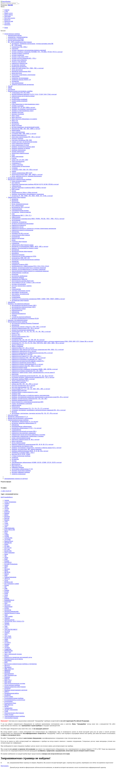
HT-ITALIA (8, 547)
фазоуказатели (16, 464)
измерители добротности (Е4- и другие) (24, 351)
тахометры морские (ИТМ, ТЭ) (21, 79)
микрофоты (15, 253)
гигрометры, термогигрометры (21, 212)
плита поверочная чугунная (20, 145)
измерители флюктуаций (19, 367)
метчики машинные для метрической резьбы (25, 127)
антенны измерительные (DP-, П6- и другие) (25, 328)
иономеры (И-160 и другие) (20, 233)
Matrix (6, 565)
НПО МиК (7, 682)
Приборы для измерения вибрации (19, 303)
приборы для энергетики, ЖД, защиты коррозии (27, 449)
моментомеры (16, 130)
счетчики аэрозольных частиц (21, 290)
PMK (6, 588)
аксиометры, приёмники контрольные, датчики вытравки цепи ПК (32, 43)
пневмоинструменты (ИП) (20, 264)
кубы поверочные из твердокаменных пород (25, 104)
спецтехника (15, 76)
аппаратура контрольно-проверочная (23, 330)
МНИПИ (7, 672)
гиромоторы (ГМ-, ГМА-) (19, 47)
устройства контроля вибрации (21, 317)
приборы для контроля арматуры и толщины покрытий (29, 267)
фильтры (14, 411)
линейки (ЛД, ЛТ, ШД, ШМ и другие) (23, 107)
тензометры (15, 81)
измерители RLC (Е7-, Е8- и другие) (23, 348)
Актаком (7, 647)
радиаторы (15, 274)
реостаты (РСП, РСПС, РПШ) (21, 454)
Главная (6, 10)
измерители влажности (19, 225)
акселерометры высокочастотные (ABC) (24, 305)
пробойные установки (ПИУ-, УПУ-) (23, 452)
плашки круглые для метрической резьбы (24, 142)
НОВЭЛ (6, 678)
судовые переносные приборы (21, 456)
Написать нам (8, 21)
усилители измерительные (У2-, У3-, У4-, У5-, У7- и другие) (30, 408)
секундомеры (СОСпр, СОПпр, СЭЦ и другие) (26, 282)
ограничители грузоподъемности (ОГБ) (24, 256)
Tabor (6, 614)
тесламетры (15, 459)
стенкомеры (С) (16, 163)
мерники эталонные (18, 114)
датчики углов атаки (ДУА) (20, 56)
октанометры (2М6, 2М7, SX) (21, 258)
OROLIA (7, 578)
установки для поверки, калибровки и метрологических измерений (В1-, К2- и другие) (39, 410)
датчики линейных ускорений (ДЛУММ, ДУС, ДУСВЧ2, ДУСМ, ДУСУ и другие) (37, 52)
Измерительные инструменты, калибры (20, 91)
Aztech (6, 510)
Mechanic (7, 569)
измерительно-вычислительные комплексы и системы (28, 434)
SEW (5, 603)
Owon (6, 580)
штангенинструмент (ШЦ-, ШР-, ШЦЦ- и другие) (27, 174)
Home (6, 27)
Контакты (7, 24)
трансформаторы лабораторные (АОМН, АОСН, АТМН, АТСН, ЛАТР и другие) (37, 462)
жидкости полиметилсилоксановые (23, 223)
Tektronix (7, 618)
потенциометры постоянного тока (22, 446)
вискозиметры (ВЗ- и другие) (21, 207)
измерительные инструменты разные (23, 96)
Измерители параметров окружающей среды (18, 657)
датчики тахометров (18, 55)
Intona (6, 554)
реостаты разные (13, 415)
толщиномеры (16, 297)
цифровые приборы (18, 467)
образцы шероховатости (19, 135)
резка (13, 155)
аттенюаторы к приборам (16, 38)
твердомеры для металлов (20, 292)
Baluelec (6, 513)
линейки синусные (17, 112)
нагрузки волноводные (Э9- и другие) (23, 385)
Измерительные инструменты (13, 659)
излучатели (11, 89)
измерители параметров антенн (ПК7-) (24, 362)
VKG (6, 634)
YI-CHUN (7, 642)
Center (6, 523)
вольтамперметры (17, 338)
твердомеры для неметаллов (20, 294)
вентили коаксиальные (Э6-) (20, 336)
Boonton (6, 520)
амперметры (15, 325)
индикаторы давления (18, 65)
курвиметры (15, 243)
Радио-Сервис (8, 696)
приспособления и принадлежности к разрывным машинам (30, 271)
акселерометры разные (19, 308)
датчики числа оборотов (19, 60)
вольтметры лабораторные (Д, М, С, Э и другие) (26, 428)
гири (13, 213)
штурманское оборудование (20, 300)
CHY (6, 526)
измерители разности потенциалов (22, 230)
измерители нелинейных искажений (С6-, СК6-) (27, 359)
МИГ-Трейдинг (9, 668)
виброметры (15, 312)
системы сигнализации (19, 284)
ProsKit (6, 592)
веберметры (15, 425)
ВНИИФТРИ (8, 650)
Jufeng (6, 557)
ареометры (15, 199)
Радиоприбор (8, 701)
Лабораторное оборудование (17, 197)
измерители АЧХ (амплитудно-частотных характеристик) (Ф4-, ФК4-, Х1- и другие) (38, 349)
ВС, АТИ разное (17, 45)
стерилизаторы (16, 289)
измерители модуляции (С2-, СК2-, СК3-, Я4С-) (26, 356)
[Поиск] (18, 3)
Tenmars (6, 623)
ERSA (6, 531)
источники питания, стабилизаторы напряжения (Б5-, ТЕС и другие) (33, 377)
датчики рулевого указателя (20, 53)
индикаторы (15, 97)
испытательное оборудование (21, 235)
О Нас (6, 11)
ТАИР (6, 711)
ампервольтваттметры (15, 35)
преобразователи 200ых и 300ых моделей (24, 192)
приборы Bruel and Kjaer (19, 390)
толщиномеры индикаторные (21, 166)
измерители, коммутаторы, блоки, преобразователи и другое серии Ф (33, 372)
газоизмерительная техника (20, 210)
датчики (14, 315)
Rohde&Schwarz (9, 600)
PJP (5, 587)
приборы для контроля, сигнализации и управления (28, 194)
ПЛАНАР (7, 688)
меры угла (15, 120)
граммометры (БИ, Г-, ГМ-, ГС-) (21, 215)
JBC (5, 556)
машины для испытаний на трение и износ (25, 248)
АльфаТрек (7, 649)
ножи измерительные (18, 132)
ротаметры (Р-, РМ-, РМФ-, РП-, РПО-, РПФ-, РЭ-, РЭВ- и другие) (32, 195)
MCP (5, 567)
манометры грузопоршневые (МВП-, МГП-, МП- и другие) (30, 246)
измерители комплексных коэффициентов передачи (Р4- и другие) (32, 353)
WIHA (6, 641)
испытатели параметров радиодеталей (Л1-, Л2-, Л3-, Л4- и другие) (32, 375)
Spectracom (7, 610)
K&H (6, 559)
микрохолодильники (18, 254)
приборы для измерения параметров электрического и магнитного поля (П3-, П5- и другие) (40, 397)
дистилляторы (16, 220)
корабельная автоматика (19, 66)
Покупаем (7, 16)
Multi (5, 575)
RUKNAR (7, 601)
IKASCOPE (8, 551)
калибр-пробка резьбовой (19, 101)
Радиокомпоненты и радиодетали (14, 700)
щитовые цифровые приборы (21, 472)
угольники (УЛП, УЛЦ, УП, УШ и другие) (25, 169)
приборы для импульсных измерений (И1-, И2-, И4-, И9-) (29, 398)
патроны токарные (17, 138)
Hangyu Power (8, 541)
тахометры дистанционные (20, 78)
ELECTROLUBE (9, 529)
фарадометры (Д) (17, 465)
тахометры (15, 457)
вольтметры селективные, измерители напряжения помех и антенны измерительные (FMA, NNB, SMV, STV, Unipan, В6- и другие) (52, 341)
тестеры (14, 461)
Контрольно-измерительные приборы (19, 179)
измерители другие (17, 227)
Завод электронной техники (13, 654)
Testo (5, 626)
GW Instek (7, 539)
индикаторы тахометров (15, 178)
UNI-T (6, 628)
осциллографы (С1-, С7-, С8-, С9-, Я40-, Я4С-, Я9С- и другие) (31, 389)
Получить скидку (9, 18)
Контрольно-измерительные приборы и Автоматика (20, 664)
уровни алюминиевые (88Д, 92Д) (22, 173)
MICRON (7, 572)
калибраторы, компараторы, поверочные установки (28, 436)
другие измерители (17, 344)
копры (13, 240)
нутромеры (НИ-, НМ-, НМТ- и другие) (24, 133)
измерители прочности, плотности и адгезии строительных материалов (34, 228)
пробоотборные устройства (20, 272)
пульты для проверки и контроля (22, 403)
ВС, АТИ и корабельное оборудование (20, 42)
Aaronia (6, 500)
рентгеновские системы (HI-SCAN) (23, 281)
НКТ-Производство (10, 675)
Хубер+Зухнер (8, 714)
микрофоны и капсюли (19, 382)
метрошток (15, 122)
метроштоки (15, 124)
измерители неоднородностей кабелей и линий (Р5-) (28, 361)
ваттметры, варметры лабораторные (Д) (24, 423)
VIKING (7, 632)
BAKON (7, 511)
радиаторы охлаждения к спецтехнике (23, 74)
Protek (6, 593)
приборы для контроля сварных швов (23, 146)
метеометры (15, 249)
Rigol (6, 596)
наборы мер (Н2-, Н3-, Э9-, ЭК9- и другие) (25, 384)
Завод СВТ (7, 652)
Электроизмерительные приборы (18, 420)
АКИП (6, 646)
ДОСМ (10, 86)
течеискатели (16, 295)
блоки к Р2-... (16, 333)
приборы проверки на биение (21, 148)
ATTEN (6, 508)
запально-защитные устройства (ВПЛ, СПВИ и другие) (29, 187)
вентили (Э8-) (16, 335)
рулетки (14, 158)
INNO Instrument (9, 552)
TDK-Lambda (8, 616)
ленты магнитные (17, 70)
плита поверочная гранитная (20, 143)
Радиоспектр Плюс (10, 703)
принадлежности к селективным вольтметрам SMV (28, 402)
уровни (14, 171)
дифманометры (16, 186)
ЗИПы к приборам (17, 346)
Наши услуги (8, 13)
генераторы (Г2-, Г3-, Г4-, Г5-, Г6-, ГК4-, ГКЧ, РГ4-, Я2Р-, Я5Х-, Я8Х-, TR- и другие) (38, 343)
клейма (14, 102)
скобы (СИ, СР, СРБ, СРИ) (20, 160)
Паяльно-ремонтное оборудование (15, 686)
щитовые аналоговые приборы (21, 470)
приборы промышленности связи (22, 400)
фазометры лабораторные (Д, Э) (18, 416)
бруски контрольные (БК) (16, 40)
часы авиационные (17, 83)
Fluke (6, 533)
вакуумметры (16, 182)
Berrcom (6, 518)
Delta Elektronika (9, 528)
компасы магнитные (18, 238)
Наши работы (8, 14)
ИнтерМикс (8, 660)
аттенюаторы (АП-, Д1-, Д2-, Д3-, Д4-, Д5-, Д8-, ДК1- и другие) (31, 331)
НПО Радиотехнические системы (14, 683)
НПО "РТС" (8, 680)
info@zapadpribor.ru (7, 497)
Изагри (6, 655)
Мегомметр (7, 667)
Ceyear (6, 525)
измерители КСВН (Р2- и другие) (22, 354)
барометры (15, 200)
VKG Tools (7, 636)
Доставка (7, 23)
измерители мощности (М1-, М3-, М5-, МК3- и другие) (29, 357)
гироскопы (15, 48)
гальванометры (16, 429)
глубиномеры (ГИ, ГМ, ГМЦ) (21, 92)
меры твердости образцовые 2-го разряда (24, 119)
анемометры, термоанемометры (18, 37)
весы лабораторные (18, 205)
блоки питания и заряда (19, 181)
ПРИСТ (6, 691)
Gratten (6, 534)
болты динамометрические (20, 204)
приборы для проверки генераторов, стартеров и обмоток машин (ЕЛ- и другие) (36, 447)
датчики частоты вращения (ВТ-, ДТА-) (24, 58)
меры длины (15, 115)
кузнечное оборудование (19, 241)
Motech (6, 574)
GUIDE (6, 536)
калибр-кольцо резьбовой (19, 99)
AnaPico (6, 503)
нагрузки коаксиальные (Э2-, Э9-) (22, 387)
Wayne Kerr (7, 637)
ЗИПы (10, 88)
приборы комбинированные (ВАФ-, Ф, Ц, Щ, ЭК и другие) (30, 451)
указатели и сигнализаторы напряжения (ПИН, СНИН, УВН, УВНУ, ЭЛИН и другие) (38, 299)
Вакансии (7, 19)
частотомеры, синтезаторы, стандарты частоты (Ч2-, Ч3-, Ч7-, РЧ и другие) (35, 413)
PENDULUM (8, 582)
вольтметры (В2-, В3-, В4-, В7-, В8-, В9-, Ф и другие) (28, 339)
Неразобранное (9, 673)
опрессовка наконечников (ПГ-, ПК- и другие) (26, 137)
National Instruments (10, 577)
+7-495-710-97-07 (6, 491)
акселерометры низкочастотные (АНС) (24, 307)
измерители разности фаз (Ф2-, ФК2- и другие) (26, 366)
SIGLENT (7, 605)
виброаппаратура (17, 310)
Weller (6, 639)
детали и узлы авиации (19, 61)
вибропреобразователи (19, 313)
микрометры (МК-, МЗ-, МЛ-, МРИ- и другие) (26, 128)
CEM (6, 521)
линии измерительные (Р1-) (20, 380)
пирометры (15, 261)
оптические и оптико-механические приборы (26, 259)
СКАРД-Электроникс (11, 709)
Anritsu (6, 505)
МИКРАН (7, 670)
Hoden (6, 544)
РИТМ (6, 706)
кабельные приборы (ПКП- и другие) (23, 379)
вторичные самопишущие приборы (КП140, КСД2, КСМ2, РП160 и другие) (35, 184)
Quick (6, 595)
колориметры (16, 236)
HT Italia (7, 546)
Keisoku (6, 561)
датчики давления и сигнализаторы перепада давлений (29, 50)
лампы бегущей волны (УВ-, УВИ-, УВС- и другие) (28, 68)
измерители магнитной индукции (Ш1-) (24, 431)
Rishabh (6, 598)
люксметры (11, 302)
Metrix (6, 570)
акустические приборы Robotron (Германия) (25, 323)
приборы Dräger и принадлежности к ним (25, 392)
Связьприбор (8, 708)
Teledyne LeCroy (9, 619)
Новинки (7, 677)
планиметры (15, 263)
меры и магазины (17, 441)
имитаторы (15, 374)
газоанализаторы (17, 209)
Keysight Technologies (10, 564)
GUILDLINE (8, 538)
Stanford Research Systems (12, 613)
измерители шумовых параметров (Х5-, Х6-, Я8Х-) (27, 371)
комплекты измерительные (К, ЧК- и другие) (25, 439)
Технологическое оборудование (14, 713)
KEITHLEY (8, 562)
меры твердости (16, 117)
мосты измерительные (18, 443)
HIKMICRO (8, 543)
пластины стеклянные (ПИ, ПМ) (22, 140)
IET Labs (7, 549)
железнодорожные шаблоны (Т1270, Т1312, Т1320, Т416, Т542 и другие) (34, 94)
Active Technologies (10, 502)
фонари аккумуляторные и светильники (20, 418)
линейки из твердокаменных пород (23, 110)
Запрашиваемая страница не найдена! (16, 478)
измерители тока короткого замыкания (24, 433)
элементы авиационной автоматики (23, 84)
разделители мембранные (19, 276)
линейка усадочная (17, 106)
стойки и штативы (17, 164)
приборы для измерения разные (18, 320)
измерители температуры (19, 63)
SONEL (6, 608)
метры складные (17, 125)
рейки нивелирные (17, 156)
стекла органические (18, 161)
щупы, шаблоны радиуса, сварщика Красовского (27, 176)
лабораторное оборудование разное (22, 245)
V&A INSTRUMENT (10, 629)
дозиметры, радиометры (19, 222)
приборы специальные (19, 150)
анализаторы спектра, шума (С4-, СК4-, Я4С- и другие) (29, 326)
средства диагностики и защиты (22, 285)
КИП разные (15, 189)
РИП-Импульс (8, 704)
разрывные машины (18, 277)
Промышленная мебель (11, 693)
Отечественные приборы (12, 34)
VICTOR (7, 631)
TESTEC (7, 624)
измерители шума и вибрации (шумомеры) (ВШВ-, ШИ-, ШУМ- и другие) (35, 369)
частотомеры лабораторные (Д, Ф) (22, 469)
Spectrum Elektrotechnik (11, 611)
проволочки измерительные (20, 153)
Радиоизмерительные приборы (17, 321)
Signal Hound (8, 606)
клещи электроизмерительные (21, 438)
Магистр (7, 665)
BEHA (6, 515)
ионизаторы (15, 231)
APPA (6, 507)
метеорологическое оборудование (22, 251)
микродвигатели (17, 73)
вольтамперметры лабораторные (22, 426)
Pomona (6, 590)
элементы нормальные (19, 474)
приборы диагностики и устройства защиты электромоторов (30, 395)
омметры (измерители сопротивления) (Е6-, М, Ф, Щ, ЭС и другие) (32, 444)
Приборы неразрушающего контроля (15, 690)
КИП (6, 662)
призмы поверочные (18, 151)
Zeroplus (6, 644)
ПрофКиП (7, 695)
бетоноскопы (16, 202)
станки (14, 287)
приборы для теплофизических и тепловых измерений (28, 269)
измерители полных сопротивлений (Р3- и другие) (27, 364)
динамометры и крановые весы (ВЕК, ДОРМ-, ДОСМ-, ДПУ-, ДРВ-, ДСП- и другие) (38, 218)
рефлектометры (16, 405)
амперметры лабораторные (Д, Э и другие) (25, 421)
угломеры (15, 168)
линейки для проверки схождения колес (24, 109)
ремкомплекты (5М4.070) (19, 279)
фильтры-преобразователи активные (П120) (25, 318)
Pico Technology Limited (11, 583)
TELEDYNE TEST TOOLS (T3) (14, 621)
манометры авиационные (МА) (21, 71)
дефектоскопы (16, 217)
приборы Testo (16, 393)
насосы (14, 191)
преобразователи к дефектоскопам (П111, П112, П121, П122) (30, 266)
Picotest (6, 585)
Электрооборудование (11, 718)
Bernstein (7, 516)
